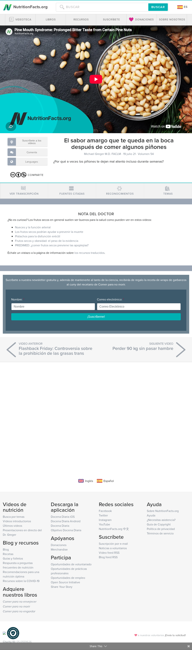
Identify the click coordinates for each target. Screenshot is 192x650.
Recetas (8, 554)
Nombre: (17, 299)
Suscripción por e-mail (113, 544)
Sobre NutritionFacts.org (163, 511)
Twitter (103, 515)
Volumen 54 (146, 154)
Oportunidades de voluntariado (71, 564)
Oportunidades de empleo (68, 578)
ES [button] (185, 7)
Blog (6, 549)
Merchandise (59, 549)
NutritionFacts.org (30, 7)
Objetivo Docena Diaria (66, 530)
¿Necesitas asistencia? (161, 520)
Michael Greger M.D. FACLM (103, 154)
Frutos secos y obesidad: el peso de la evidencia (46, 241)
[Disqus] (96, 414)
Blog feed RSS (108, 557)
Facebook (105, 511)
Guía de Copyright (159, 524)
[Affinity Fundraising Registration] (13, 633)
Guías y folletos (13, 558)
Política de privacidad (161, 529)
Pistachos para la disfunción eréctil (37, 236)
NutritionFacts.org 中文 (114, 529)
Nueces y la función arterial (33, 227)
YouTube (104, 524)
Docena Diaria (60, 526)
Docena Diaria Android (65, 521)
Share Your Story (61, 587)
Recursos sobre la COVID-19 (21, 581)
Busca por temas (13, 517)
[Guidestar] (4, 633)
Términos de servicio (160, 533)
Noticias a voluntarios (113, 548)
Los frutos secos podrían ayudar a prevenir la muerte (49, 232)
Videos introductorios (17, 521)
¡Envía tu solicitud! (175, 635)
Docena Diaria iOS (63, 517)
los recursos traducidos (89, 253)
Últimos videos (12, 526)
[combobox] (102, 7)
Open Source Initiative (65, 582)
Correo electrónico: (110, 299)
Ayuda (151, 515)
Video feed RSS (109, 553)
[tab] (24, 191)
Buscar (158, 7)
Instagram (105, 520)
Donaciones (58, 545)
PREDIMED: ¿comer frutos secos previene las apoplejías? (51, 245)
